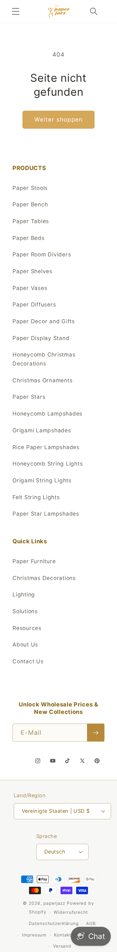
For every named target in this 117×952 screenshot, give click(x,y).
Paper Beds (28, 238)
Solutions (25, 611)
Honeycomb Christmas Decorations (43, 359)
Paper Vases (29, 288)
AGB (91, 923)
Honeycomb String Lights (47, 463)
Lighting (23, 594)
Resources (26, 628)
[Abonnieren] (95, 733)
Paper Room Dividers (41, 254)
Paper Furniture (34, 561)
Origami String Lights (41, 480)
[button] (15, 11)
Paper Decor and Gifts (43, 321)
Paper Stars (28, 396)
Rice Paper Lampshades (46, 447)
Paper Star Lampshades (45, 513)
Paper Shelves (32, 271)
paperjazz (54, 903)
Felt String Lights (36, 497)
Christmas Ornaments (42, 380)
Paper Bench (30, 204)
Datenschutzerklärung (54, 923)
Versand (62, 946)
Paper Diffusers (34, 304)
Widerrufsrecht (71, 912)
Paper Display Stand (40, 338)
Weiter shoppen (58, 119)
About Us (25, 644)
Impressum (34, 934)
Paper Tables (30, 221)
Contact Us (28, 661)
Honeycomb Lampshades (47, 413)
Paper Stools (30, 188)
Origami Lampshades (41, 430)
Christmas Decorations (44, 578)
